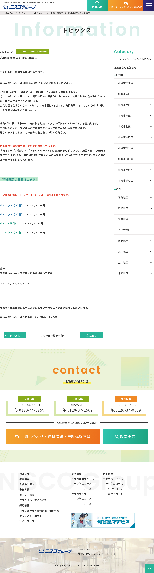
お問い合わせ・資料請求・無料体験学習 (55, 436)
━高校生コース (114, 494)
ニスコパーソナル (113, 479)
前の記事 (15, 335)
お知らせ (26, 12)
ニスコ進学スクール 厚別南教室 (48, 12)
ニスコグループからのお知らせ (134, 59)
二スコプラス (78, 494)
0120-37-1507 (80, 410)
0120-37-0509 (128, 410)
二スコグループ (10, 12)
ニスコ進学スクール (82, 479)
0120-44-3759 (32, 410)
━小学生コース (82, 483)
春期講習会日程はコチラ (19, 179)
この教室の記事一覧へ (53, 335)
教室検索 (97, 7)
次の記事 (91, 335)
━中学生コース (82, 489)
